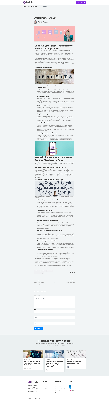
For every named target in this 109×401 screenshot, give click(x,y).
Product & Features (46, 386)
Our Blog (57, 384)
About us (44, 384)
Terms (43, 390)
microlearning (49, 270)
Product (63, 2)
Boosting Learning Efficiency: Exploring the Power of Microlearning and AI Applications (54, 364)
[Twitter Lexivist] (72, 388)
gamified (43, 270)
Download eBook (59, 386)
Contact (43, 392)
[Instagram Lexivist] (72, 390)
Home (53, 2)
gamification (37, 270)
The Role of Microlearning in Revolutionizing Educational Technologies (32, 363)
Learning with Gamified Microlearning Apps (74, 362)
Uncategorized (38, 15)
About (58, 2)
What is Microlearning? (60, 390)
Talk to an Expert (81, 2)
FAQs (68, 2)
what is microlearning (39, 273)
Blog (73, 2)
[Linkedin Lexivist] (72, 386)
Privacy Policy (45, 388)
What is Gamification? (70, 282)
